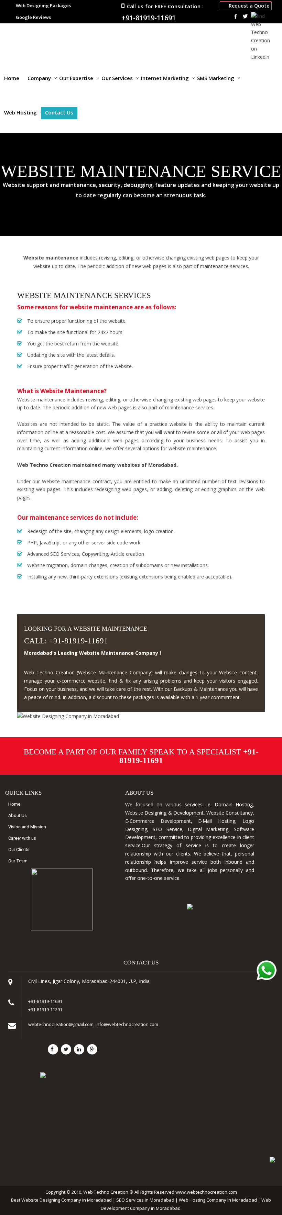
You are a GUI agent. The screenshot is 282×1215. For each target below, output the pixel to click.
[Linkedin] (79, 1049)
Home (11, 78)
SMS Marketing (215, 78)
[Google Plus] (92, 1049)
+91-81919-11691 (148, 17)
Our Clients (19, 849)
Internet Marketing (165, 78)
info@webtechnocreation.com (127, 1024)
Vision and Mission (27, 826)
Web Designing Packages (43, 5)
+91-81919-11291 (45, 1009)
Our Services (117, 78)
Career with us (22, 838)
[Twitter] (66, 1049)
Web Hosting (20, 112)
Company (39, 78)
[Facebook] (53, 1049)
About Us (17, 815)
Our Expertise (76, 78)
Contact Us (59, 112)
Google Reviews (33, 17)
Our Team (18, 860)
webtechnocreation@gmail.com (61, 1024)
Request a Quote (249, 5)
